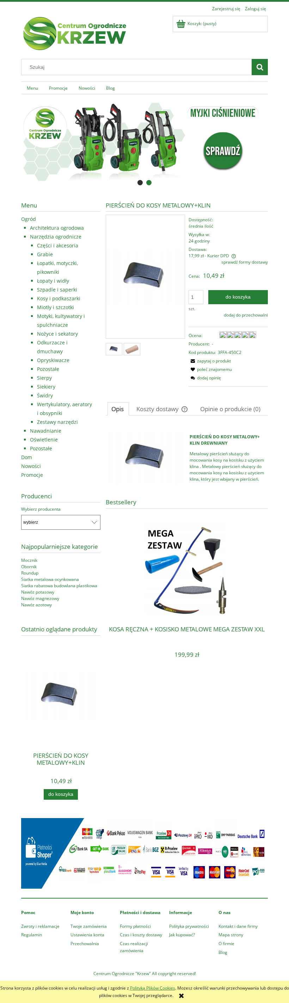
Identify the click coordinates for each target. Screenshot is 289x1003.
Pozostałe (48, 369)
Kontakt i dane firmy (238, 926)
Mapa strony (231, 935)
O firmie (226, 944)
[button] (210, 361)
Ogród (28, 219)
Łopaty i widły (53, 280)
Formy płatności (135, 926)
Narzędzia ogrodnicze (55, 236)
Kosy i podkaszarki (58, 298)
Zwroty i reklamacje (40, 926)
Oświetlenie (44, 439)
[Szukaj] (260, 67)
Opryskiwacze (53, 360)
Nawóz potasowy (37, 592)
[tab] (140, 182)
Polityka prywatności (189, 926)
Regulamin (31, 935)
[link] (144, 142)
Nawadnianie (45, 430)
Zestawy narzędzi (57, 422)
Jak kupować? (182, 935)
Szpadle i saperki (57, 289)
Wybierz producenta (41, 509)
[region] (144, 142)
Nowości (31, 466)
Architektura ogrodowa (57, 227)
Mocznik (29, 560)
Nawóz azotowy (36, 605)
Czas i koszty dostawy (141, 935)
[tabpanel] (187, 458)
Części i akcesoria (57, 245)
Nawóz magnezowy (40, 598)
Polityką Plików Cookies (152, 988)
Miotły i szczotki (55, 307)
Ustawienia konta (87, 935)
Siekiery (46, 386)
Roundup (29, 573)
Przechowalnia (84, 944)
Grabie (45, 254)
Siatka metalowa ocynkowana (50, 579)
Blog (223, 952)
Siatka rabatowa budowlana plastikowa (59, 586)
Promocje (32, 475)
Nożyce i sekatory (57, 333)
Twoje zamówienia (88, 926)
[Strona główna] (74, 32)
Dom (26, 457)
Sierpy (44, 377)
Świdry (45, 395)
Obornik (29, 567)
